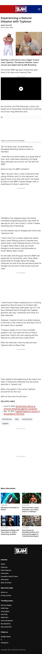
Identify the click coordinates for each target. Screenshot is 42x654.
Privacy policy (6, 595)
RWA (17, 419)
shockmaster (27, 419)
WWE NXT (4, 617)
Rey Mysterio (5, 624)
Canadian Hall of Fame (9, 576)
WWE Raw (4, 608)
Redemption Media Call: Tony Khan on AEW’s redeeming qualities (10, 532)
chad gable (5, 611)
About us (4, 592)
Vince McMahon (7, 621)
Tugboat (5, 423)
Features (4, 567)
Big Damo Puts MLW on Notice (10, 508)
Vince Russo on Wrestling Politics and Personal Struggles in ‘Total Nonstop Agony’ (30, 533)
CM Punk (4, 614)
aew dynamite (6, 627)
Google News (6, 637)
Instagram (4, 643)
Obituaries (5, 579)
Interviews (5, 573)
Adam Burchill (6, 25)
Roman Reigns (6, 605)
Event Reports (6, 570)
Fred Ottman (7, 419)
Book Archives (6, 583)
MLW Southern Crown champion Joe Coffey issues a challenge (30, 509)
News (3, 564)
